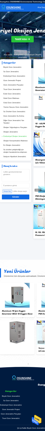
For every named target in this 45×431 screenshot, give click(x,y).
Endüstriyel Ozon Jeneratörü (14, 76)
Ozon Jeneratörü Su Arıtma (13, 116)
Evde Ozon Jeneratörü (12, 94)
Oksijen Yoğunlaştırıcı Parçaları (15, 127)
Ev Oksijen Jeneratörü (11, 145)
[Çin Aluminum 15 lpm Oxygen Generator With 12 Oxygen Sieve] (17, 295)
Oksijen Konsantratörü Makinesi (15, 141)
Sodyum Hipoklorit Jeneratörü (14, 156)
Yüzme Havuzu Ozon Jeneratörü (15, 107)
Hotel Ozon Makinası (11, 98)
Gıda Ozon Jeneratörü (11, 103)
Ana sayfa (8, 55)
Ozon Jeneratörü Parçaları (13, 85)
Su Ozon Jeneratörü (11, 71)
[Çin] (17, 332)
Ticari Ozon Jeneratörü (12, 89)
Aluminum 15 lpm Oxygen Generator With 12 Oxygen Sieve (17, 312)
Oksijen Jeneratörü (10, 132)
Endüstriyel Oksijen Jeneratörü (15, 136)
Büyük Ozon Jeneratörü (12, 67)
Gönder (15, 197)
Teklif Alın (21, 39)
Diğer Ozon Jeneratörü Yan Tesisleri (13, 121)
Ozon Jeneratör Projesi (12, 80)
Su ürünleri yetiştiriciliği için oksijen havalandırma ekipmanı (15, 151)
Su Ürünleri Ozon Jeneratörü (14, 111)
